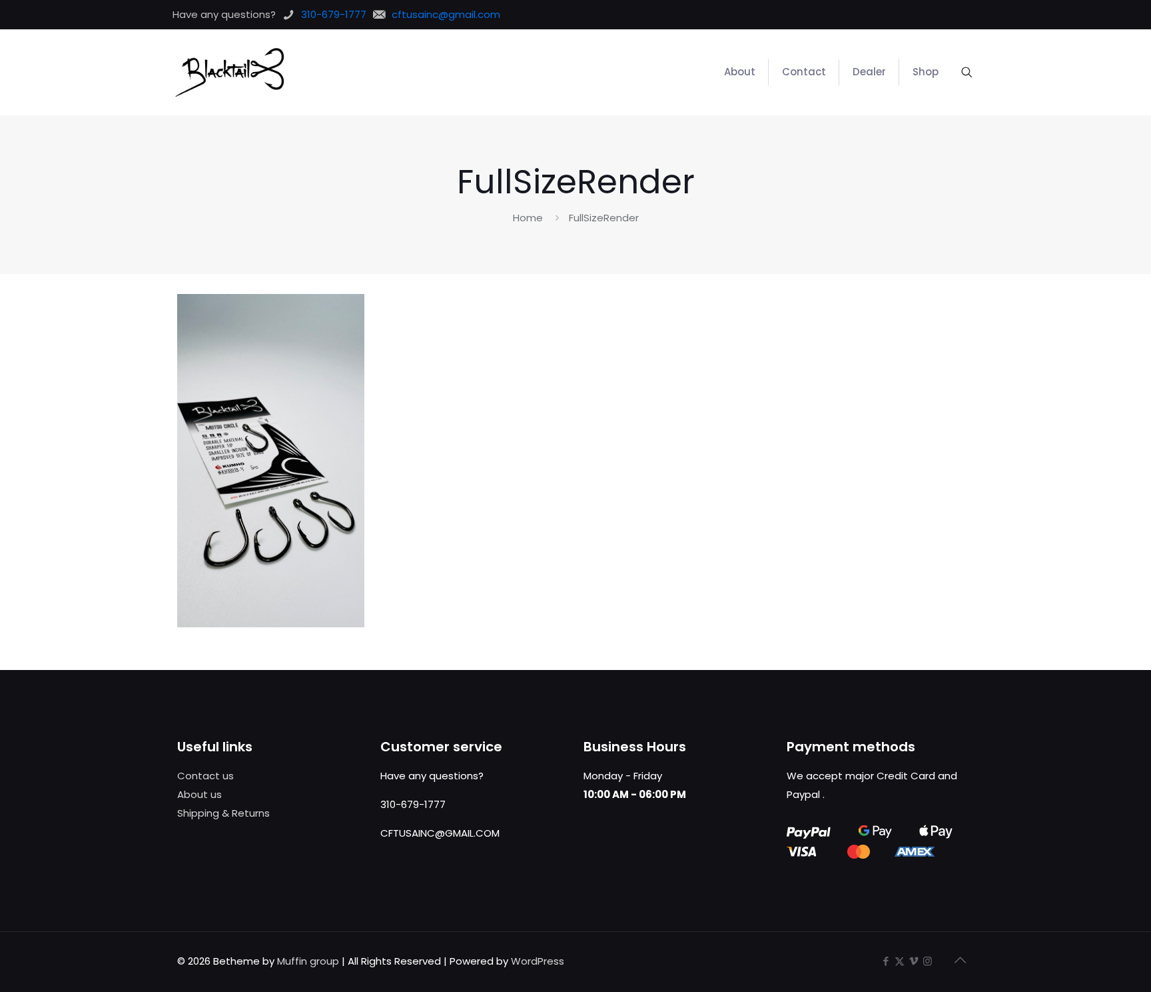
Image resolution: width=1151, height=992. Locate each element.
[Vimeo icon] (914, 961)
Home (528, 218)
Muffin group (308, 961)
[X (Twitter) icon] (900, 961)
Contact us (205, 776)
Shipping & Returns (223, 813)
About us (199, 794)
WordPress (537, 961)
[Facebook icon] (886, 961)
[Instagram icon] (928, 961)
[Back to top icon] (960, 960)
